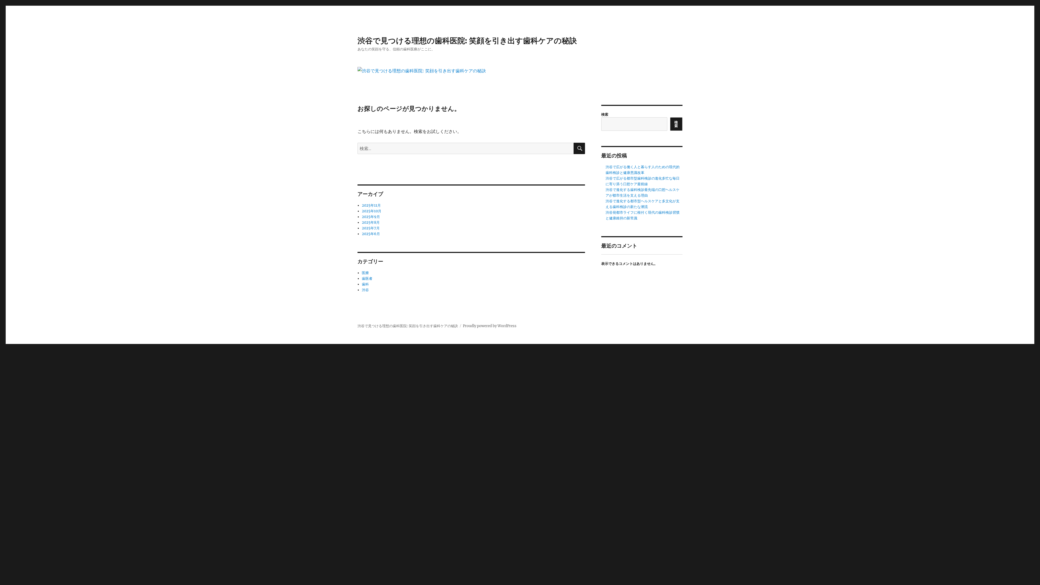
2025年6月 (371, 234)
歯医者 (367, 278)
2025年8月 (371, 222)
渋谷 (365, 290)
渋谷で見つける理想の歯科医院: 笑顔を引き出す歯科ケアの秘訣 (467, 40)
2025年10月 (371, 211)
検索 (604, 114)
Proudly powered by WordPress (489, 326)
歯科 (365, 284)
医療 (365, 273)
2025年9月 (371, 216)
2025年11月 (371, 205)
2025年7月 (371, 228)
